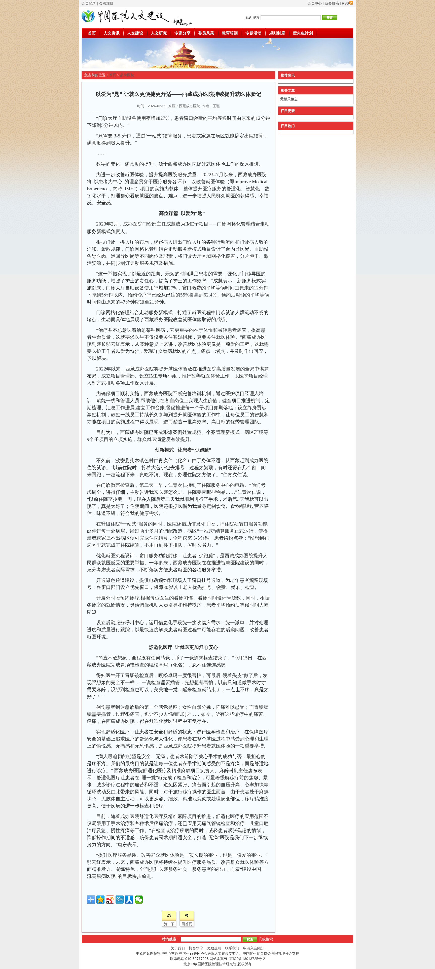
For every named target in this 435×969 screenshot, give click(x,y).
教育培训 (230, 33)
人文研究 (159, 33)
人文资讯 (111, 33)
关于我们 (178, 948)
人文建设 (135, 33)
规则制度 (277, 33)
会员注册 (106, 3)
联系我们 (232, 948)
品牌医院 (127, 75)
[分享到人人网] (129, 900)
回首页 (187, 924)
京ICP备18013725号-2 (247, 959)
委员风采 (206, 33)
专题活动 (253, 33)
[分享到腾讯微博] (120, 900)
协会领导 (196, 948)
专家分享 (182, 33)
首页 (92, 33)
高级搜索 (266, 939)
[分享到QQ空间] (100, 900)
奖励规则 (214, 948)
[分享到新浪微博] (110, 900)
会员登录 (89, 3)
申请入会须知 (253, 948)
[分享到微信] (139, 900)
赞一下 (169, 924)
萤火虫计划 (303, 33)
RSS (345, 3)
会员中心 (315, 3)
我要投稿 (332, 3)
